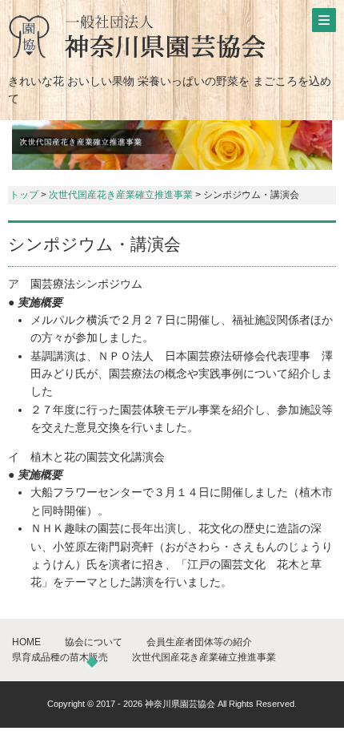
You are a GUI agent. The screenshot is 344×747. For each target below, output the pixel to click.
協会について (93, 642)
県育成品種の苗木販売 (60, 657)
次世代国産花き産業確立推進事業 (121, 194)
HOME (26, 642)
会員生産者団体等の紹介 (199, 642)
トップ (24, 194)
